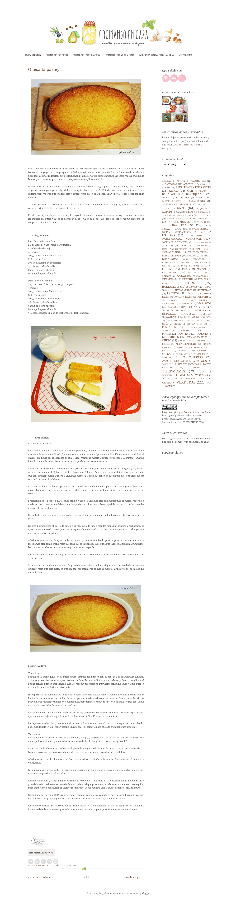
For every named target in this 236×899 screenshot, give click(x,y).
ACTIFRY (181, 181)
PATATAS (201, 320)
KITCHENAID (204, 290)
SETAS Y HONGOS (191, 357)
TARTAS (195, 364)
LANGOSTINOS (204, 297)
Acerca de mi (185, 55)
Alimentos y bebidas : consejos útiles (156, 55)
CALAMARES (184, 204)
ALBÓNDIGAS (198, 181)
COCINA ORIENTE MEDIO (175, 242)
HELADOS (203, 279)
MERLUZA (200, 310)
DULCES (204, 252)
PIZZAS (203, 330)
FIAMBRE (167, 266)
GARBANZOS (184, 276)
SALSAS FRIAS (201, 354)
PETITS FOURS (169, 331)
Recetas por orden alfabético (86, 55)
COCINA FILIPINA (204, 222)
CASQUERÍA (201, 209)
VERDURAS (186, 382)
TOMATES (182, 375)
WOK (209, 383)
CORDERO (183, 249)
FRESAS (191, 266)
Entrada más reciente (39, 877)
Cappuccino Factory (118, 893)
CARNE (180, 208)
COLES (169, 245)
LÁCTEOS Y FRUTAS (183, 297)
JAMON (168, 290)
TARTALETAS (181, 364)
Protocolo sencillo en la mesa (120, 55)
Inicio (87, 877)
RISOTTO (166, 351)
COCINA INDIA (181, 229)
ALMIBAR (204, 184)
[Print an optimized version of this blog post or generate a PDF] (41, 856)
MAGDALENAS (168, 304)
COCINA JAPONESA (196, 235)
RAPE (191, 341)
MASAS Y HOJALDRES (180, 307)
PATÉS (165, 324)
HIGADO (166, 283)
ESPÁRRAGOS (168, 262)
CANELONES (202, 204)
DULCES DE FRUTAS (171, 256)
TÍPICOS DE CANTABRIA (67, 866)
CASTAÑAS (167, 212)
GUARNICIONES (170, 279)
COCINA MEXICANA (172, 239)
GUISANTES (187, 279)
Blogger (146, 893)
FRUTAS (167, 269)
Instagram (166, 148)
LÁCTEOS (191, 293)
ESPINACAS (201, 262)
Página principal (33, 55)
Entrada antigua (132, 877)
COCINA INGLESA (200, 229)
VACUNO (167, 382)
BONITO (200, 197)
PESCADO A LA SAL (197, 324)
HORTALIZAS (170, 286)
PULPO (204, 337)
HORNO (191, 283)
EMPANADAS (190, 256)
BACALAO (168, 194)
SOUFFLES (166, 364)
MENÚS (184, 310)
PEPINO (177, 324)
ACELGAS (166, 181)
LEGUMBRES (172, 300)
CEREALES (203, 212)
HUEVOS (40, 866)
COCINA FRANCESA (180, 225)
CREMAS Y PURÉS (172, 252)
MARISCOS (204, 303)
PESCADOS (169, 327)
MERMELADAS (169, 314)
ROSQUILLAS (184, 351)
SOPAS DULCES (181, 361)
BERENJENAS (194, 194)
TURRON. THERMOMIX (185, 379)
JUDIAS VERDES (183, 290)
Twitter (196, 144)
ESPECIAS (185, 262)
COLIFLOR (185, 245)
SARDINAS (167, 357)
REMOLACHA (200, 347)
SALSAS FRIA (184, 354)
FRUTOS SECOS (171, 272)
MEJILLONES (205, 307)
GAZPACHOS (202, 276)
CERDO (189, 212)
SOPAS (165, 361)
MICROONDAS (188, 314)
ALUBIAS (167, 187)
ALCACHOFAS (169, 184)
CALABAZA (167, 204)
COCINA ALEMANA (173, 219)
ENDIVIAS (204, 256)
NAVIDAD (170, 317)
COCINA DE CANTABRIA (196, 219)
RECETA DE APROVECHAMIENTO (179, 344)
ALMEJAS (188, 184)
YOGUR (168, 386)
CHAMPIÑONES (184, 215)
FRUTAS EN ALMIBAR (194, 269)
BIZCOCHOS (182, 197)
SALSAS (167, 354)
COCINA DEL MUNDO (176, 222)
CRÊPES (191, 252)
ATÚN (190, 191)
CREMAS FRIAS (200, 249)
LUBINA (203, 300)
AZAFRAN (203, 191)
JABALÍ (207, 287)
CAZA (179, 212)
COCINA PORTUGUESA (201, 242)
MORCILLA (205, 314)
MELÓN (170, 310)
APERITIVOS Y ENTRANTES (193, 187)
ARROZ (173, 190)
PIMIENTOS (187, 330)
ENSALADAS (170, 258)
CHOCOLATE (204, 215)
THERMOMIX (173, 371)
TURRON (165, 379)
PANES (183, 317)
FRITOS (204, 265)
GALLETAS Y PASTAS (197, 272)
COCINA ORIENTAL (196, 239)
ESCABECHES (198, 259)
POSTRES (184, 333)
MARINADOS (185, 303)
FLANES (179, 266)
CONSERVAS (168, 249)
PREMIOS (191, 337)
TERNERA (196, 367)
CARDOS (165, 209)
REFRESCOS (182, 347)
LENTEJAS (188, 300)
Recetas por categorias (57, 55)
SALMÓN (201, 351)
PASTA (195, 317)
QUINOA (181, 341)
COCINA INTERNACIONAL (176, 232)
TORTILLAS (201, 375)
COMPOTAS (202, 246)
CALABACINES (197, 201)
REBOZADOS (202, 341)
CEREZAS (166, 215)
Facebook (187, 144)
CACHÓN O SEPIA (171, 201)
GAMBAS (167, 276)
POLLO (166, 333)
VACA (204, 378)
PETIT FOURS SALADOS (196, 327)
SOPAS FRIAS (200, 361)
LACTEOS (49, 866)
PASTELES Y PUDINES (182, 320)
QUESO (166, 340)
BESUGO (165, 198)
